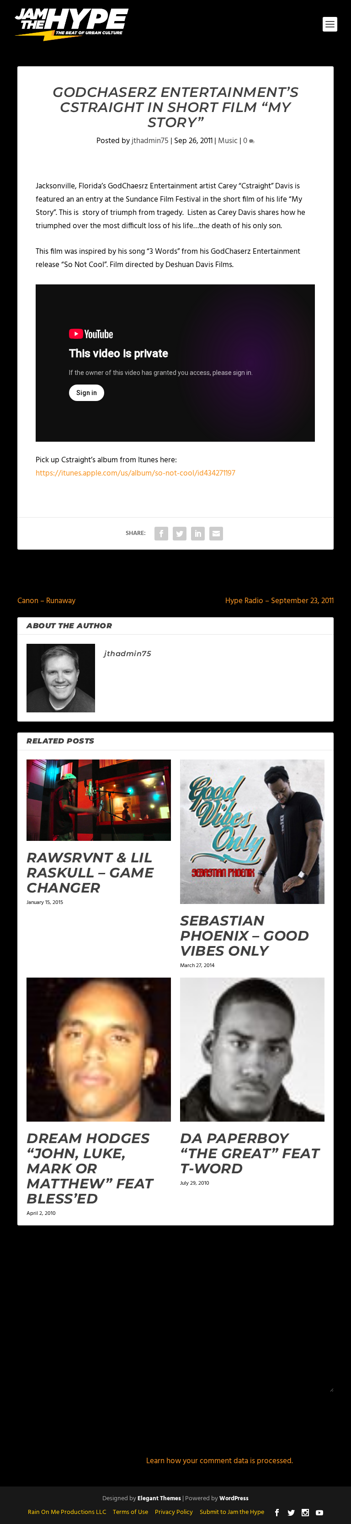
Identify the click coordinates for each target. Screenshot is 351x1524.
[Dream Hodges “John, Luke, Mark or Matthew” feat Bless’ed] (99, 1050)
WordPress (234, 1498)
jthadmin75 (150, 141)
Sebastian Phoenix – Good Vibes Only (244, 935)
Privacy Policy (174, 1512)
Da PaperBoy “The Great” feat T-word (249, 1153)
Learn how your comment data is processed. (219, 1461)
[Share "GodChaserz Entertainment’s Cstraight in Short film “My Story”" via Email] (216, 533)
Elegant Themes (159, 1498)
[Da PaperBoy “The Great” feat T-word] (252, 1050)
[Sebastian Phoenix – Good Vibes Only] (252, 831)
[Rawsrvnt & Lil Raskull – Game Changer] (99, 800)
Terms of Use (130, 1512)
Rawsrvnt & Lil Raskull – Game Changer (90, 872)
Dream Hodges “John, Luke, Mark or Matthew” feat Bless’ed (90, 1168)
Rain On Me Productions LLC (67, 1512)
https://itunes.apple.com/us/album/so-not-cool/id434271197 (135, 473)
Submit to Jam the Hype (232, 1512)
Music (228, 141)
